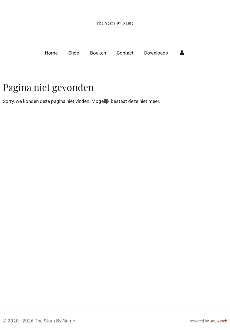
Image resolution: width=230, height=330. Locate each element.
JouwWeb (218, 321)
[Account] (182, 53)
